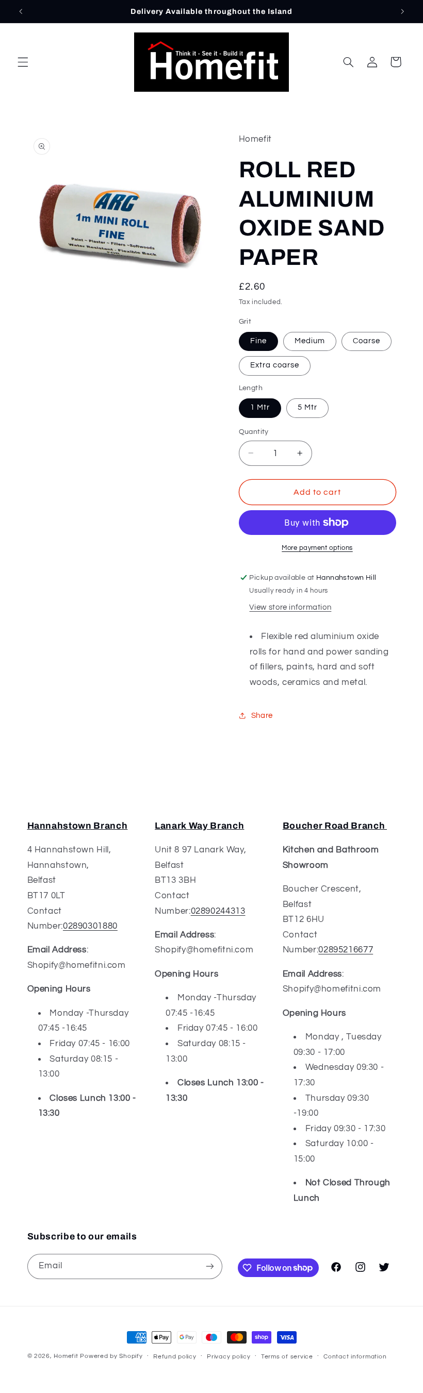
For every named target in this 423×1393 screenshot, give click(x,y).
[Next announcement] (402, 11)
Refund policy (175, 1357)
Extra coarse (275, 365)
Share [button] (262, 715)
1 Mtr (260, 407)
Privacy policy (228, 1357)
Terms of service (287, 1357)
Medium (310, 341)
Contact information (354, 1357)
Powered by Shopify (111, 1356)
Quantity (254, 431)
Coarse (366, 341)
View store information (290, 607)
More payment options (317, 548)
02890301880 (90, 926)
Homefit (66, 1356)
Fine (258, 341)
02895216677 (345, 949)
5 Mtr (307, 407)
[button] (23, 62)
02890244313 (218, 911)
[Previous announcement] (20, 11)
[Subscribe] (209, 1266)
